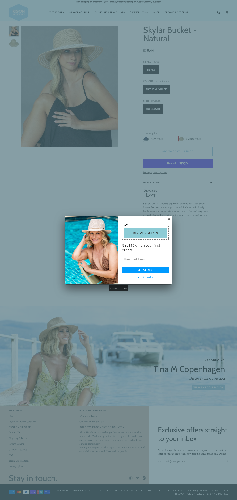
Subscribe (145, 270)
